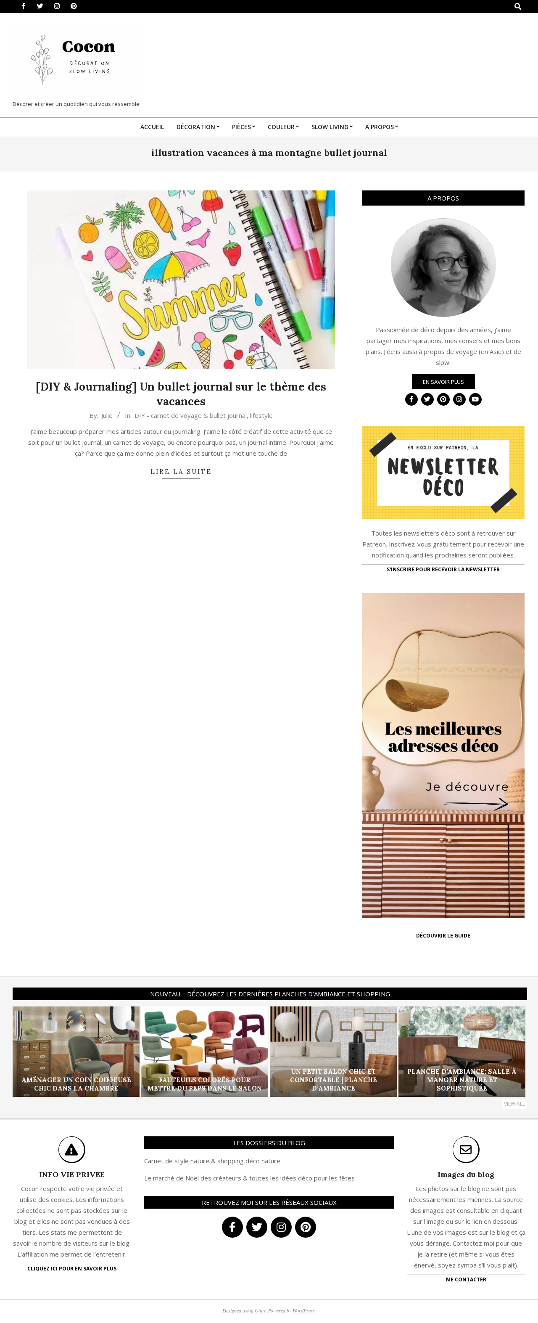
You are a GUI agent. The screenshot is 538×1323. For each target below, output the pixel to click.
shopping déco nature (248, 1161)
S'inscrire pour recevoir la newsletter (443, 569)
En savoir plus (443, 382)
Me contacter (466, 1279)
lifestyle (261, 415)
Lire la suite (181, 471)
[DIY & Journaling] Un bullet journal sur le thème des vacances (181, 394)
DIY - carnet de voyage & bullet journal (190, 415)
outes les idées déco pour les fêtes (303, 1178)
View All (514, 1103)
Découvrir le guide (443, 935)
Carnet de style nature (176, 1161)
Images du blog (466, 1174)
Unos (260, 1310)
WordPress (304, 1310)
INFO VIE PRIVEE (72, 1174)
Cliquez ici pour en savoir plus (71, 1268)
